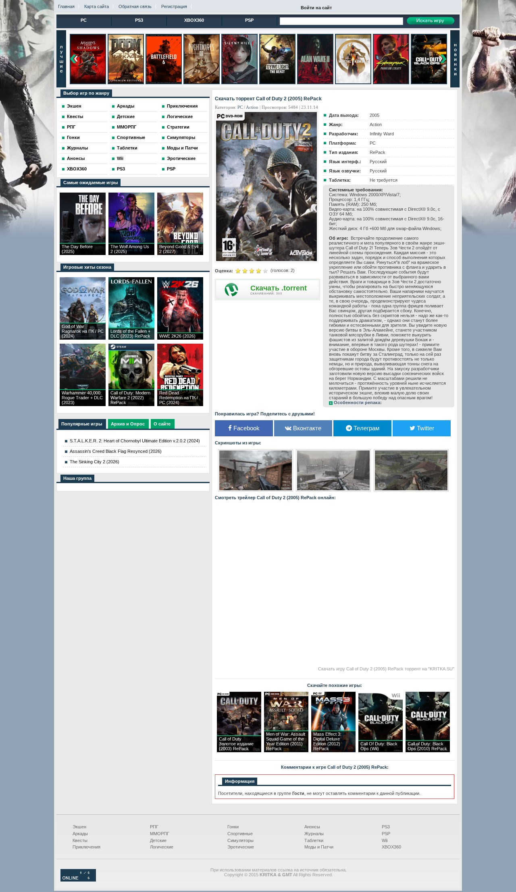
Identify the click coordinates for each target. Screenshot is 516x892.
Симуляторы (181, 137)
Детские (126, 116)
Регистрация (174, 6)
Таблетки (127, 147)
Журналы (77, 147)
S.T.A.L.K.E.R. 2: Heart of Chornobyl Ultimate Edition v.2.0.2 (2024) (135, 440)
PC (84, 20)
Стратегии (178, 126)
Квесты (75, 116)
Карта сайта (96, 6)
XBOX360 (194, 20)
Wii (120, 158)
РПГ (71, 126)
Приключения (182, 106)
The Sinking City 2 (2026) (94, 461)
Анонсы (76, 158)
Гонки (73, 137)
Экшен (74, 106)
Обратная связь (135, 6)
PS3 (139, 20)
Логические (180, 116)
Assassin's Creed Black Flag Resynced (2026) (116, 451)
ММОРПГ (126, 126)
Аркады (125, 106)
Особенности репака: (358, 402)
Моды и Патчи (182, 147)
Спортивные (131, 137)
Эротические (181, 158)
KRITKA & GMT (276, 874)
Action (252, 107)
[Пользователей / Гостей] (78, 879)
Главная (66, 6)
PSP (249, 20)
